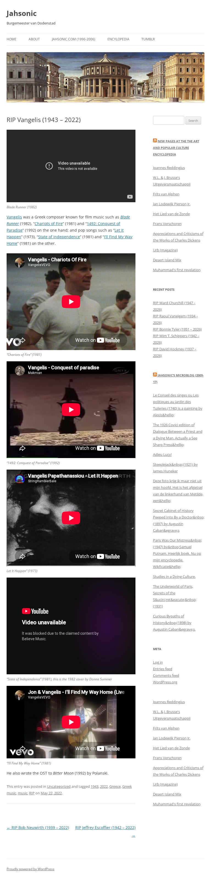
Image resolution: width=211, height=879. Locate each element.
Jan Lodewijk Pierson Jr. (171, 203)
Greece (115, 786)
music (22, 793)
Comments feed (166, 675)
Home (11, 39)
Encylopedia (118, 39)
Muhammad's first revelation (177, 269)
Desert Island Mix (167, 259)
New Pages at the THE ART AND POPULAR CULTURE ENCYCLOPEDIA (176, 147)
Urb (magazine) (165, 250)
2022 (104, 786)
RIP (32, 793)
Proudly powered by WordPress (30, 869)
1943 (94, 786)
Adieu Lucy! (162, 454)
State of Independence (59, 236)
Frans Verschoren (167, 223)
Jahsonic (22, 13)
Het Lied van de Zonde (171, 213)
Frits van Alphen (166, 194)
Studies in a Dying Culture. (174, 576)
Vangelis (14, 217)
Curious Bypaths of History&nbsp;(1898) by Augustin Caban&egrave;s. (174, 623)
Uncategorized (59, 786)
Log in (158, 662)
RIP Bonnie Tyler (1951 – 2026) (177, 329)
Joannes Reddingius (169, 167)
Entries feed (162, 668)
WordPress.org (165, 682)
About (34, 39)
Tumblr (148, 39)
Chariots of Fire (49, 223)
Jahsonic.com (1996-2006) (73, 39)
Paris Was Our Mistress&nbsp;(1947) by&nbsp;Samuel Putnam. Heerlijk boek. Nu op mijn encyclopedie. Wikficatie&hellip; (177, 553)
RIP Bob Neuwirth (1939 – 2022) (38, 827)
